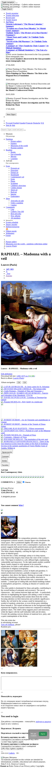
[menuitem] (42, 123)
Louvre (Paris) (18, 378)
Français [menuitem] (29, 123)
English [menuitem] (16, 123)
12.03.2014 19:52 (8, 492)
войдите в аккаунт (43, 722)
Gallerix (12, 753)
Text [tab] (8, 274)
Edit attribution (6, 374)
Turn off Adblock (7, 625)
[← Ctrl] (21, 402)
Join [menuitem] (13, 125)
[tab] (10, 269)
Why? (21, 505)
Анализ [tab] (9, 276)
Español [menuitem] (22, 123)
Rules (11, 766)
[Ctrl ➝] (26, 422)
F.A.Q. (8, 764)
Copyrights (40, 766)
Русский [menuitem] (9, 123)
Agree (43, 734)
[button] (12, 13)
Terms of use (19, 766)
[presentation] (28, 278)
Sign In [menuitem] (8, 125)
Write (19, 482)
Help (3, 764)
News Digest (11, 114)
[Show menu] (17, 2)
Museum (10, 135)
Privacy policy (30, 766)
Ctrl (19, 382)
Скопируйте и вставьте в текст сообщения (18, 746)
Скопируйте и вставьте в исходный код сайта (19, 739)
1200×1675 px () (25, 376)
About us (14, 764)
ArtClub (12, 162)
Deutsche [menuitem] (36, 123)
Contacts (21, 764)
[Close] (25, 130)
